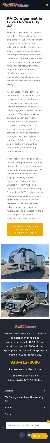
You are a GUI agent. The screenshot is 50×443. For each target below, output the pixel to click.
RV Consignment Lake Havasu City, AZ (24, 399)
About (8, 407)
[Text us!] (39, 437)
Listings (9, 390)
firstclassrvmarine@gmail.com (25, 369)
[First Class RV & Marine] (15, 5)
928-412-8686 (25, 362)
